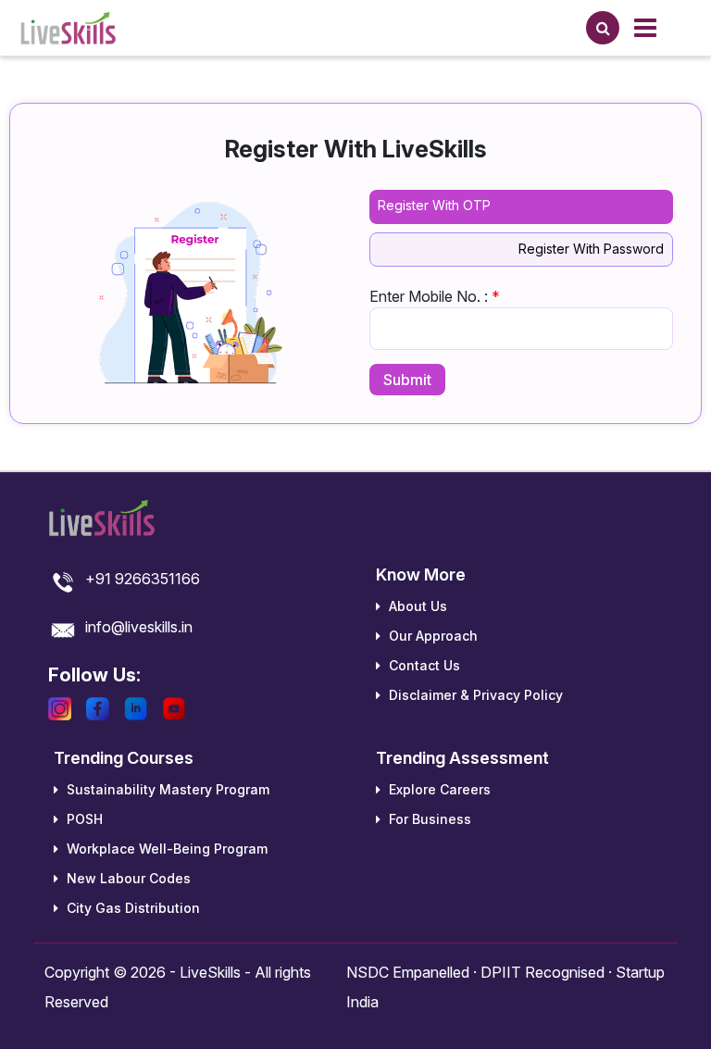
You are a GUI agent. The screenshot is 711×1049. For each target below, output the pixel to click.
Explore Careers (438, 789)
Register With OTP (434, 205)
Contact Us (422, 665)
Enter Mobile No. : (434, 296)
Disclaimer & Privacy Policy (474, 695)
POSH (83, 819)
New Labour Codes (127, 878)
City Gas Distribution (131, 908)
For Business (428, 819)
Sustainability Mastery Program (166, 789)
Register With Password (591, 248)
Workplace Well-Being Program (165, 848)
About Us (416, 606)
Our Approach (431, 635)
